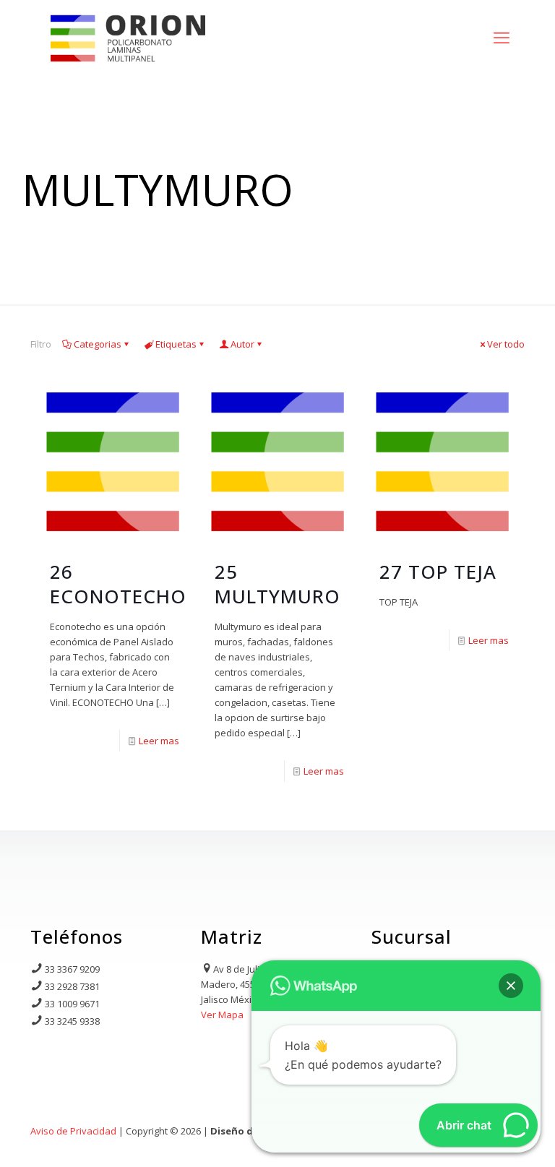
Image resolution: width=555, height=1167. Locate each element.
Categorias (97, 343)
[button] (511, 985)
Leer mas (159, 740)
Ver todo (506, 343)
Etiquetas (176, 343)
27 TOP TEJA (437, 572)
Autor (242, 343)
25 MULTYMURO (277, 584)
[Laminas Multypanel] (128, 37)
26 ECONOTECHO (118, 584)
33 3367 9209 (72, 969)
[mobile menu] (501, 37)
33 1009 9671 (72, 1003)
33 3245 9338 (72, 1021)
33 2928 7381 (72, 986)
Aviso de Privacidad (73, 1130)
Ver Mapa (222, 1014)
